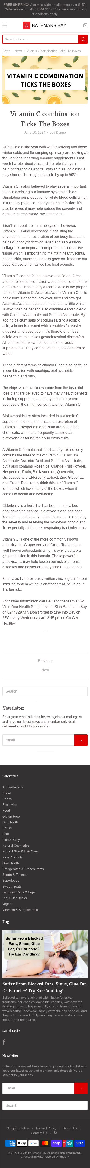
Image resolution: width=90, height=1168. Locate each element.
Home (6, 51)
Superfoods (10, 880)
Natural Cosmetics (15, 845)
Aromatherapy (12, 787)
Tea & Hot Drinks (14, 898)
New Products (12, 857)
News (18, 51)
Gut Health (10, 822)
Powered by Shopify (56, 1156)
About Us (70, 1128)
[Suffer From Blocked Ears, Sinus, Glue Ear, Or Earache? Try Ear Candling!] (45, 954)
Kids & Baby (11, 840)
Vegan (7, 904)
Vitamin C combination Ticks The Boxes (54, 51)
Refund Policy (46, 1128)
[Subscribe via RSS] (55, 1133)
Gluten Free (11, 816)
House (7, 828)
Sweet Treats (11, 886)
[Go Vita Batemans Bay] (45, 25)
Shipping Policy (18, 1128)
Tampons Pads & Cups (19, 892)
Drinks (7, 799)
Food (6, 810)
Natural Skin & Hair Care (20, 851)
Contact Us (39, 1133)
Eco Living (9, 804)
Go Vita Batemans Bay (32, 1153)
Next (45, 670)
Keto (5, 834)
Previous (45, 661)
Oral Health (10, 863)
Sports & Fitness (14, 874)
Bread (6, 793)
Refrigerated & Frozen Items (23, 869)
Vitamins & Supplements (20, 910)
